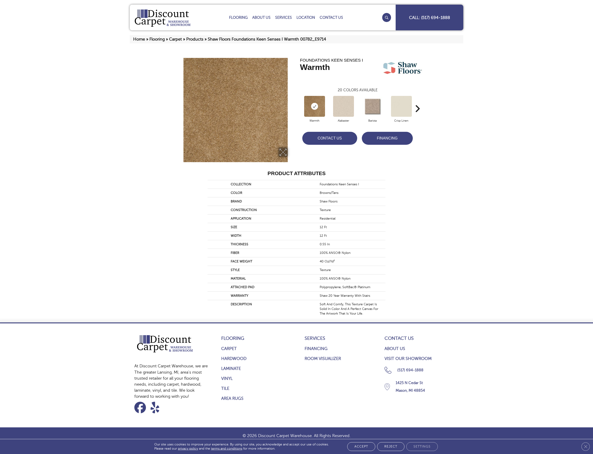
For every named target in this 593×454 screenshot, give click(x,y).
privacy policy (188, 448)
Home (139, 39)
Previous (297, 101)
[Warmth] (314, 106)
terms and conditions (226, 448)
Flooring (157, 39)
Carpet (175, 39)
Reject (390, 446)
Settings (422, 446)
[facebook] (141, 407)
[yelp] (158, 407)
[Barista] (372, 106)
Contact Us (330, 138)
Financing (387, 138)
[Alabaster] (343, 106)
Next (417, 101)
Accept (361, 446)
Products (194, 39)
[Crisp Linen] (401, 106)
